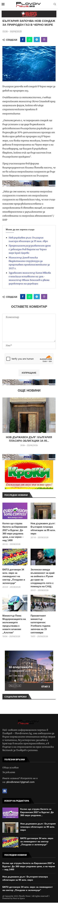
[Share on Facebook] (22, 39)
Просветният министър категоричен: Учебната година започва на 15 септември (40, 624)
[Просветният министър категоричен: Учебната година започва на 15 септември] (43, 603)
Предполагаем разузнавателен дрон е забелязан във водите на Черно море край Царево (30, 249)
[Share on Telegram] (37, 39)
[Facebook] (4, 791)
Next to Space (19, 898)
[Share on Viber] (44, 39)
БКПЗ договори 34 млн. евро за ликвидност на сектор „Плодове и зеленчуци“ (13, 576)
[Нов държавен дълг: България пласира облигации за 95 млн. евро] (29, 415)
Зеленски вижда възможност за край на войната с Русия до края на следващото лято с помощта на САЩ (42, 578)
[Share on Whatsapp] (29, 39)
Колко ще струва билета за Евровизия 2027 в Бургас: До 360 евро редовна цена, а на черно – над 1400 (14, 532)
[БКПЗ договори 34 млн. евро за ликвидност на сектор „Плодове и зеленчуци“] (14, 557)
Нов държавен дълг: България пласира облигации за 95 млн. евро (43, 528)
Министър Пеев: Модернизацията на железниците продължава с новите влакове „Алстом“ (14, 624)
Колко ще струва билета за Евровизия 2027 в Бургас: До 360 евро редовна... (37, 812)
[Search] (54, 4)
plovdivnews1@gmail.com (20, 782)
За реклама (8, 772)
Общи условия (10, 767)
